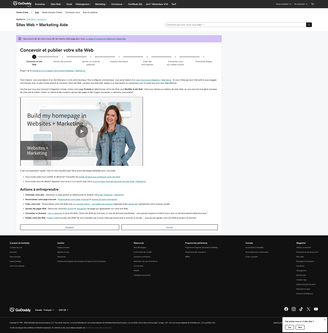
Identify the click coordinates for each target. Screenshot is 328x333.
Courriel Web (138, 266)
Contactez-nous (72, 12)
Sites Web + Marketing (36, 19)
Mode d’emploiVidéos (52, 12)
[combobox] (235, 25)
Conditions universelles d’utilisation (99, 328)
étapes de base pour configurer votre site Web (99, 177)
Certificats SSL (135, 4)
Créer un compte (251, 257)
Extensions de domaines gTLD (307, 252)
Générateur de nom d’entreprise (145, 261)
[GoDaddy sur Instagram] (293, 311)
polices (131, 204)
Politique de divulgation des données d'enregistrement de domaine (81, 261)
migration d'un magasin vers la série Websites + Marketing (58, 71)
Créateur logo (301, 280)
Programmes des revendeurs (195, 252)
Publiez (50, 218)
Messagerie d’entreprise (305, 261)
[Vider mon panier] (312, 4)
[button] (324, 319)
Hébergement (301, 270)
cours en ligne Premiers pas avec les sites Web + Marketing (119, 181)
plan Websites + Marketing (111, 195)
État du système (90, 12)
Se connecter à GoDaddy (254, 247)
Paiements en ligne (303, 289)
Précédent (69, 227)
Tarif (174, 4)
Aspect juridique (15, 261)
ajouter (70, 209)
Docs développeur (140, 247)
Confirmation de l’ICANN (143, 252)
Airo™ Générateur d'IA (157, 4)
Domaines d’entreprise (142, 257)
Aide (37, 12)
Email (69, 4)
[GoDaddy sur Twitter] (308, 311)
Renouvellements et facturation (256, 252)
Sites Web (300, 257)
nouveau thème (83, 204)
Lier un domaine (55, 213)
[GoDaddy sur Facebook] (286, 311)
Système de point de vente (306, 284)
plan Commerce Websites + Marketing (153, 80)
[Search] (309, 24)
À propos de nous (16, 247)
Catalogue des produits (142, 275)
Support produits (63, 247)
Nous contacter (15, 257)
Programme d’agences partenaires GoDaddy (201, 247)
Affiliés (187, 257)
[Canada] (22, 3)
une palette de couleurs (101, 204)
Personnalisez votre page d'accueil (73, 199)
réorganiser (81, 209)
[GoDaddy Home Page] (20, 310)
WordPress (300, 266)
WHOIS (136, 270)
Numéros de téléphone (304, 293)
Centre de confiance (17, 266)
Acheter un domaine (303, 247)
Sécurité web (301, 275)
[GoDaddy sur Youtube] (316, 311)
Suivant (169, 227)
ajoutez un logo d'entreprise (104, 199)
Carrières (13, 252)
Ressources (61, 257)
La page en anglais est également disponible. (106, 39)
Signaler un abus (63, 252)
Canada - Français (43, 310)
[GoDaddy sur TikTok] (301, 311)
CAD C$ (62, 310)
